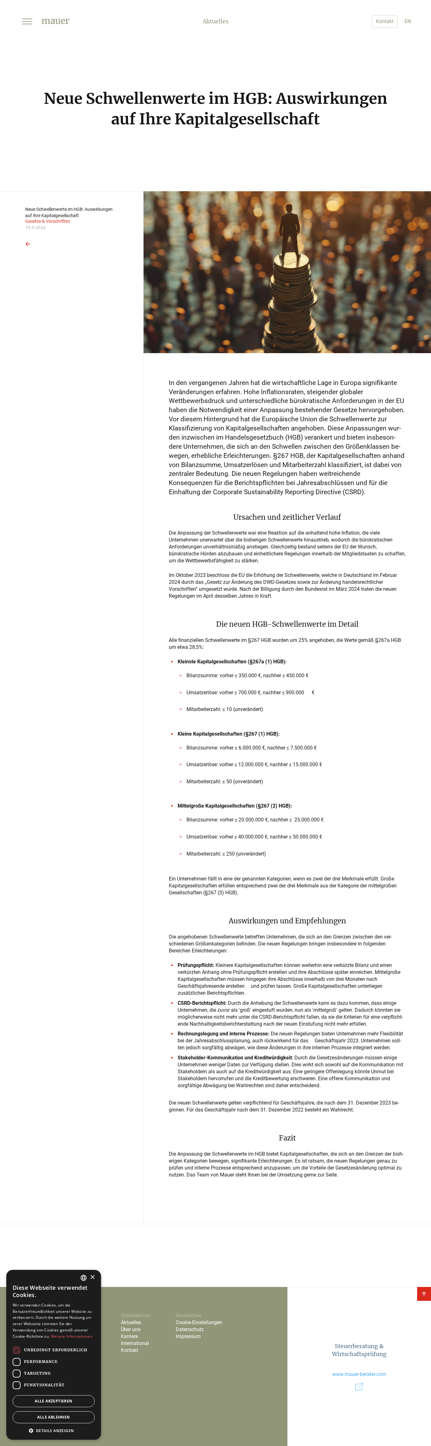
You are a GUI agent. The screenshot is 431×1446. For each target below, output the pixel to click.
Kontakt (384, 21)
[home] (55, 21)
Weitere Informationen (71, 1336)
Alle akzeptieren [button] (53, 1401)
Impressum (188, 1336)
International (135, 1343)
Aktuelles (131, 1322)
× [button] (92, 1277)
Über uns (130, 1329)
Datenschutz (190, 1329)
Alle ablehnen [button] (53, 1417)
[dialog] (53, 1355)
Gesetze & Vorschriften (47, 221)
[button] (27, 21)
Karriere (129, 1336)
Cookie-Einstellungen (199, 1322)
